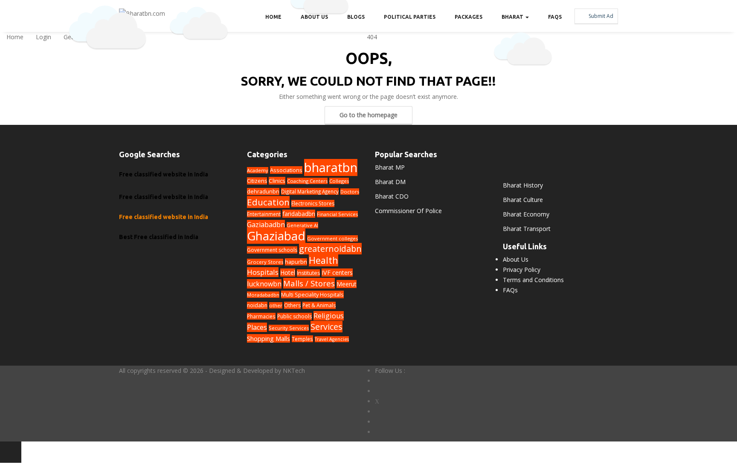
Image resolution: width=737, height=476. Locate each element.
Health (323, 260)
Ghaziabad (276, 236)
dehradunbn (263, 191)
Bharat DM (390, 182)
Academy (257, 170)
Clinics (277, 181)
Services (326, 326)
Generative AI (302, 225)
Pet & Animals (319, 305)
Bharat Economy (526, 214)
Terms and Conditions (533, 280)
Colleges (339, 181)
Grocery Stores (265, 262)
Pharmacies (261, 316)
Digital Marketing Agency (310, 191)
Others (292, 305)
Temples (302, 338)
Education (268, 202)
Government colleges (332, 238)
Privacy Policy (521, 269)
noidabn (257, 305)
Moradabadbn (263, 294)
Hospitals (263, 272)
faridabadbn (298, 214)
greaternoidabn (330, 248)
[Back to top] (10, 452)
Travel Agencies (332, 339)
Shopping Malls (268, 338)
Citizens (257, 181)
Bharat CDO (392, 196)
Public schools (294, 316)
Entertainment (264, 214)
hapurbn (296, 261)
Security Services (289, 328)
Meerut (347, 284)
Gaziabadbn (266, 224)
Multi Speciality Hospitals (312, 294)
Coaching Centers (307, 181)
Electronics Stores (312, 203)
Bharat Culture (523, 200)
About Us (515, 259)
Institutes (308, 273)
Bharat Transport (527, 229)
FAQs (510, 290)
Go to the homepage (368, 115)
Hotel (287, 272)
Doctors (349, 191)
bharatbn (330, 167)
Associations (286, 170)
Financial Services (337, 214)
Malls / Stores (309, 283)
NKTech (294, 370)
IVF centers (337, 272)
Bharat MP (390, 167)
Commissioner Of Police (408, 211)
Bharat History (523, 185)
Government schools (272, 250)
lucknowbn (264, 283)
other (275, 305)
